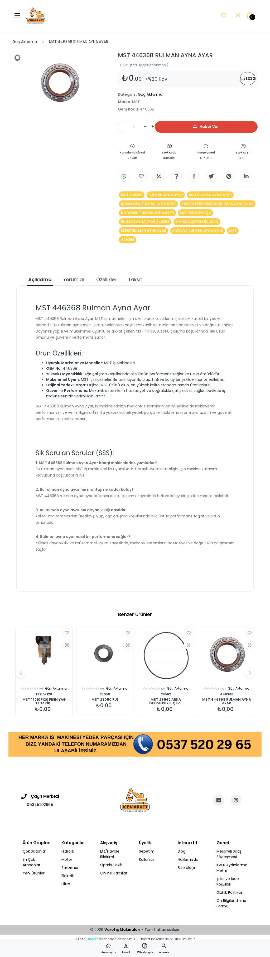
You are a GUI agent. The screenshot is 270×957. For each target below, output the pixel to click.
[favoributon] (224, 15)
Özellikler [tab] (106, 279)
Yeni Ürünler (34, 873)
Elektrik (67, 875)
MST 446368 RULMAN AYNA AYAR (226, 701)
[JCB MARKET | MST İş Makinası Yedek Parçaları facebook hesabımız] (218, 800)
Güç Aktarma (24, 41)
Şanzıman (70, 867)
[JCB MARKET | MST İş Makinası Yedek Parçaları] (35, 16)
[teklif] (159, 176)
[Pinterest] (229, 176)
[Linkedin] (246, 176)
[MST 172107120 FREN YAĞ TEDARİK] (44, 655)
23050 (105, 694)
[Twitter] (211, 176)
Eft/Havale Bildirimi (109, 854)
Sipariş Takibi (111, 865)
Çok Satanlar (34, 851)
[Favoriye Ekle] (66, 633)
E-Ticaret (143, 939)
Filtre (65, 884)
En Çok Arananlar (31, 862)
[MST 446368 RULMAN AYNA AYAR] (59, 83)
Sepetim (147, 851)
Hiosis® (92, 939)
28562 (166, 694)
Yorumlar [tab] (74, 279)
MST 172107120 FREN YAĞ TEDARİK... (44, 701)
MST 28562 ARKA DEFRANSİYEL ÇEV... (165, 701)
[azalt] (145, 126)
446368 (226, 694)
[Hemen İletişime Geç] (135, 744)
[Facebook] (194, 176)
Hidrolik (67, 851)
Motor (66, 859)
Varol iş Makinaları (122, 929)
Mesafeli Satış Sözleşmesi (229, 854)
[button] (164, 949)
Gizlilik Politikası (229, 892)
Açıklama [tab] (40, 279)
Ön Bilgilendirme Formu (231, 903)
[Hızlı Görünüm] (66, 645)
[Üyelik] (238, 15)
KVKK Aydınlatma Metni (231, 867)
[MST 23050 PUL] (104, 655)
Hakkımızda (188, 859)
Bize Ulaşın (187, 867)
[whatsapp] (124, 176)
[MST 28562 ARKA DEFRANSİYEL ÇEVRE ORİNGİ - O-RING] (165, 655)
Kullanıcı (146, 859)
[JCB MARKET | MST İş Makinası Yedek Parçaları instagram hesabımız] (236, 800)
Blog (181, 851)
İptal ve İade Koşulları (227, 881)
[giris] (141, 176)
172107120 (44, 694)
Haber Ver (209, 126)
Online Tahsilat (114, 873)
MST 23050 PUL (104, 699)
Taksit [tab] (135, 279)
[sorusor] (176, 176)
